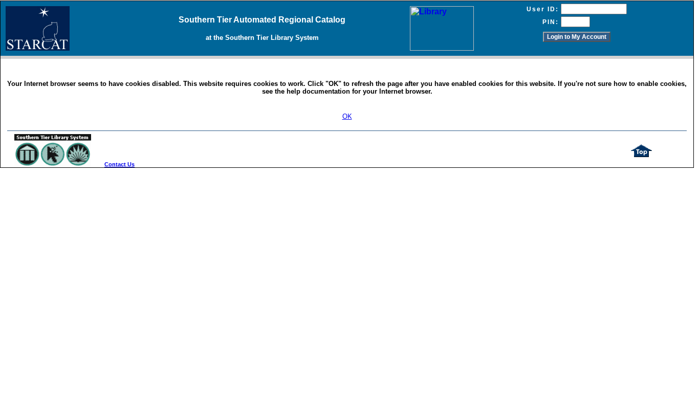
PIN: (550, 22)
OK (347, 116)
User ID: (543, 9)
